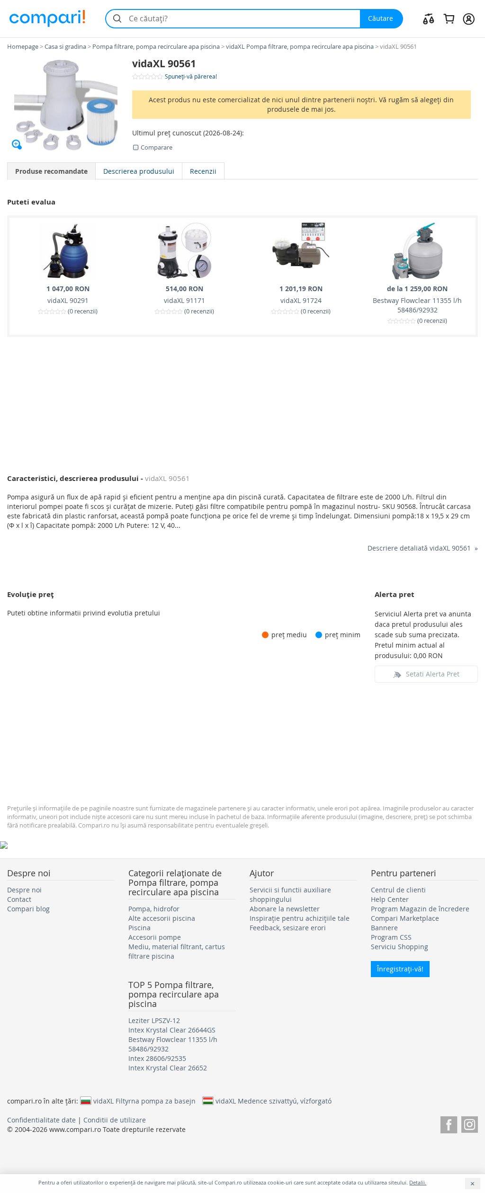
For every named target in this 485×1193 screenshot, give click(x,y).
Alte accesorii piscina (161, 918)
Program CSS (391, 937)
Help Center (390, 899)
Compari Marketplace (405, 918)
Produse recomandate (51, 171)
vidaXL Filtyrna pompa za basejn (144, 1100)
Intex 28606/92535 (157, 1058)
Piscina (139, 927)
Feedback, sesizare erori (288, 927)
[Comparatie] (429, 18)
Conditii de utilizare (114, 1119)
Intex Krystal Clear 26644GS (172, 1029)
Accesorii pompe (154, 937)
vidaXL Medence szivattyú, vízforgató (274, 1100)
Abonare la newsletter (285, 908)
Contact (19, 899)
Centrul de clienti (398, 889)
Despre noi (24, 889)
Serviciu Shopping (399, 946)
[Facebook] (448, 1123)
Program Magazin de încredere (420, 908)
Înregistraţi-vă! (400, 968)
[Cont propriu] (468, 18)
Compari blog (28, 908)
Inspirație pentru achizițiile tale (300, 918)
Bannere (384, 927)
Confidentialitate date (41, 1119)
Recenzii (203, 171)
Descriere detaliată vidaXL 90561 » (423, 547)
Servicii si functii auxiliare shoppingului (290, 894)
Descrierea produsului (138, 171)
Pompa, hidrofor (154, 908)
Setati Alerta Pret (432, 673)
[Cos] (448, 18)
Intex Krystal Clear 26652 (167, 1067)
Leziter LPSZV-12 (154, 1020)
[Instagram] (469, 1123)
